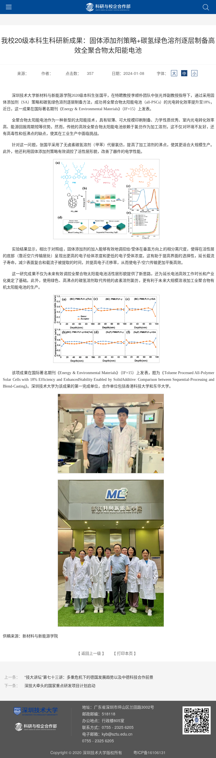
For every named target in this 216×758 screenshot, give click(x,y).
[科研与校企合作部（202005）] (108, 7)
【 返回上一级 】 (91, 653)
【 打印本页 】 (125, 653)
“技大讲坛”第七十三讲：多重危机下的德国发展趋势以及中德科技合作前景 (78, 677)
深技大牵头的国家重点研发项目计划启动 (49, 685)
